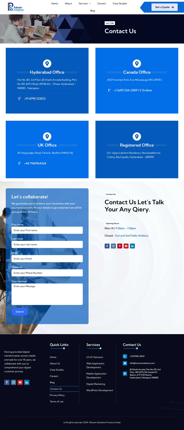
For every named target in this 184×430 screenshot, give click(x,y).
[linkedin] (132, 246)
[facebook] (107, 246)
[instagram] (113, 246)
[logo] (15, 3)
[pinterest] (119, 246)
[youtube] (126, 246)
